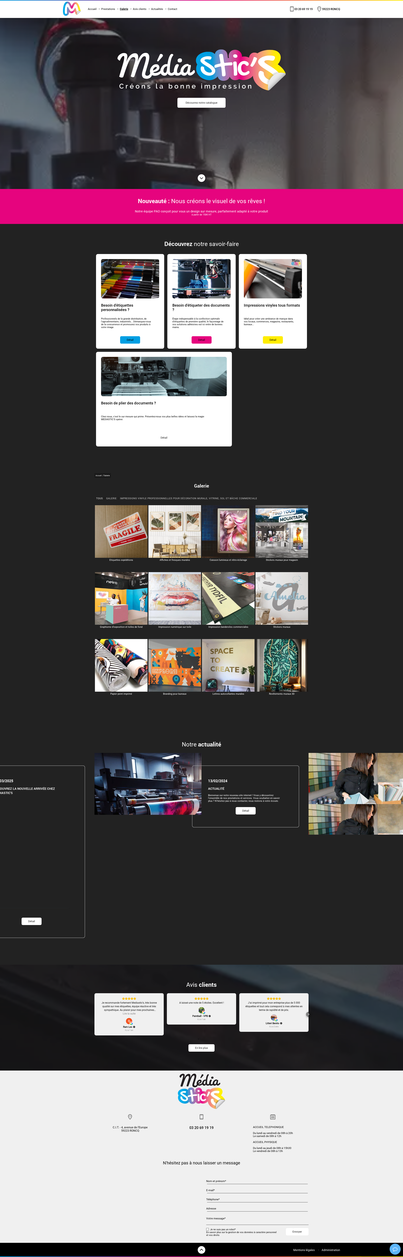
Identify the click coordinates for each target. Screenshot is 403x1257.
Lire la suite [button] (129, 1013)
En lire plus (201, 1047)
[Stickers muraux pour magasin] (281, 531)
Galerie (124, 9)
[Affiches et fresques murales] (174, 531)
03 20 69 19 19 (303, 9)
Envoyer (297, 1231)
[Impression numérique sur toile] (174, 598)
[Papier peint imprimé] (121, 665)
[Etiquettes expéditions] (121, 531)
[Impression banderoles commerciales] (228, 598)
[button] (94, 1014)
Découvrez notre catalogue (201, 102)
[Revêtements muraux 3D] (281, 665)
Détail (139, 830)
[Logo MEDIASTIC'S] (72, 15)
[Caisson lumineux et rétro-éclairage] (228, 531)
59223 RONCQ (331, 9)
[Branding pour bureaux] (174, 665)
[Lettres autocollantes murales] (228, 665)
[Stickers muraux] (281, 598)
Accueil (92, 9)
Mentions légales (304, 1250)
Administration (331, 1250)
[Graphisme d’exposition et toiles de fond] (121, 598)
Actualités (157, 9)
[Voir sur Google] (129, 1021)
